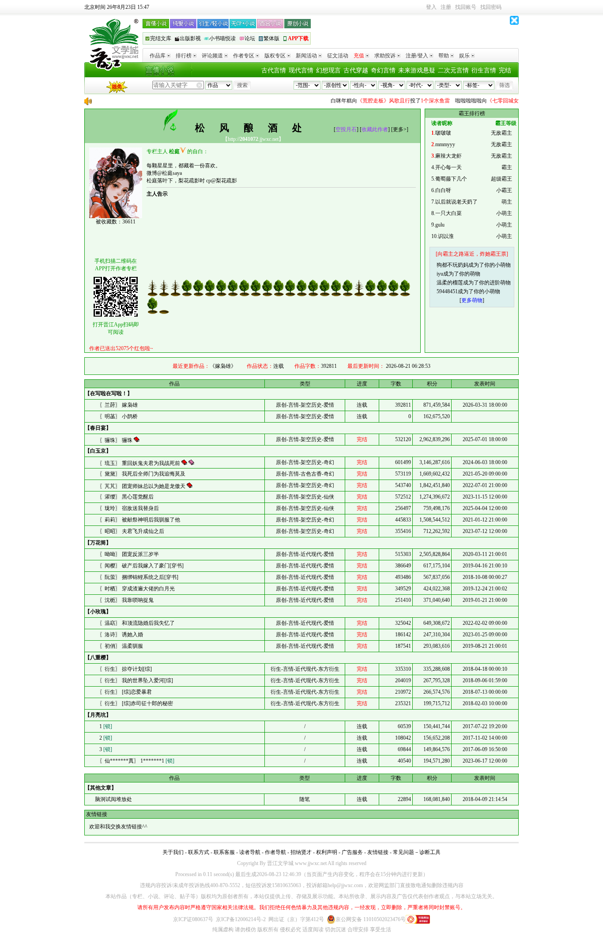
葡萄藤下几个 (451, 179)
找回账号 (465, 7)
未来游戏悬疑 (416, 70)
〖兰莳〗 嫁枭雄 (118, 405)
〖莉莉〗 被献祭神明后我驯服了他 (139, 520)
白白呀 (443, 190)
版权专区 (275, 56)
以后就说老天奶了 (456, 202)
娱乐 (464, 56)
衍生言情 (483, 70)
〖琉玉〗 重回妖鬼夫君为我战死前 (140, 463)
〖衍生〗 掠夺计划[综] (125, 669)
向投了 (383, 101)
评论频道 (212, 56)
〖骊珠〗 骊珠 (116, 440)
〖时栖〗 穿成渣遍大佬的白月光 (137, 589)
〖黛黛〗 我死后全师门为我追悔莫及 (142, 474)
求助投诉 (385, 56)
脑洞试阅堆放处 (113, 799)
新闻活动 (306, 56)
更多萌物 (471, 300)
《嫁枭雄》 (223, 366)
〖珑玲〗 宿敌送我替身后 (129, 508)
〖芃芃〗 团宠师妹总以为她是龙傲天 (143, 486)
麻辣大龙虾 (448, 156)
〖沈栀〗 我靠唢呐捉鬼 (126, 600)
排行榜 (184, 56)
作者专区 (243, 56)
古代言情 (273, 70)
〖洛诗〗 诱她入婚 (121, 634)
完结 (505, 70)
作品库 (158, 56)
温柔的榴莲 (450, 283)
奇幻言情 (383, 70)
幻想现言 (328, 70)
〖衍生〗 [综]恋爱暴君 (125, 692)
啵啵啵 (443, 133)
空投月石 (346, 129)
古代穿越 (355, 70)
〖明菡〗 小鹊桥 (118, 416)
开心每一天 (448, 167)
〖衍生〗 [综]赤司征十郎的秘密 (136, 703)
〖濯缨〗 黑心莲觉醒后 (126, 497)
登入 (431, 7)
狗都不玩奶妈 (452, 265)
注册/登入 (417, 56)
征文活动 (337, 56)
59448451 (447, 291)
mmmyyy (445, 144)
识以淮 (446, 236)
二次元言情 (453, 70)
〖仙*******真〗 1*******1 (136, 761)
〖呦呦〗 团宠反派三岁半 (129, 554)
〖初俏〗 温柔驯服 (121, 646)
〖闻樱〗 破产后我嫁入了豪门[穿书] (141, 566)
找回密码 (490, 7)
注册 (446, 7)
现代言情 (301, 70)
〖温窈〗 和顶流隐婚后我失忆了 (137, 623)
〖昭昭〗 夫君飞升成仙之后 (131, 531)
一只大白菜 (448, 213)
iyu (440, 274)
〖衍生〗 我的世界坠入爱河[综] (136, 680)
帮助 (443, 56)
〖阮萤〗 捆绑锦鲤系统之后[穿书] (138, 577)
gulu (440, 225)
